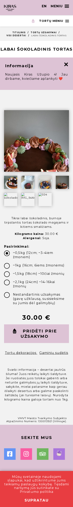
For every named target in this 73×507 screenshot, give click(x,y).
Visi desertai (16, 35)
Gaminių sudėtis (53, 353)
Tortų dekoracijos (21, 353)
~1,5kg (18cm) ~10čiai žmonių (38, 274)
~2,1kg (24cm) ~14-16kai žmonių (34, 284)
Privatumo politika (36, 492)
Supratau (37, 500)
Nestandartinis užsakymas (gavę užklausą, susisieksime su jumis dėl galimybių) (38, 299)
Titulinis (19, 32)
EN (44, 6)
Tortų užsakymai (44, 32)
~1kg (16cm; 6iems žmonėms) (39, 265)
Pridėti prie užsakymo (38, 334)
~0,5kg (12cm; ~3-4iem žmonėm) (33, 255)
